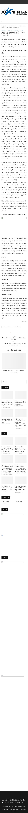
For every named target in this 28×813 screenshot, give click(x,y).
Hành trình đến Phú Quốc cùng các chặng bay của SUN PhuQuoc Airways (7, 403)
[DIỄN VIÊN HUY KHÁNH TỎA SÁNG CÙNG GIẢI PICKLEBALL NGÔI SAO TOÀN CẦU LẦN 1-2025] (21, 413)
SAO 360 (7, 799)
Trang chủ (3, 26)
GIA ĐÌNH (23, 800)
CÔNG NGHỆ (17, 802)
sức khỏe (9, 326)
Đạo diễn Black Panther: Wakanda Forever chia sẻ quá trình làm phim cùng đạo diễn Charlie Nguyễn (21, 468)
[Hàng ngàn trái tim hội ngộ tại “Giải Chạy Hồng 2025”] (7, 413)
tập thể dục (17, 326)
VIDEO (14, 804)
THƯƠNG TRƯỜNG (15, 800)
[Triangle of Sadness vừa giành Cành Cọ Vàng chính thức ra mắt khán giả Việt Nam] (7, 441)
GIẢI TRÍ (4, 802)
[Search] (26, 21)
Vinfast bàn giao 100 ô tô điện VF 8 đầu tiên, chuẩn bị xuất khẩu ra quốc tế (20, 489)
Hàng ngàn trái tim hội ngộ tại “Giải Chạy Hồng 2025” (7, 420)
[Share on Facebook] (12, 332)
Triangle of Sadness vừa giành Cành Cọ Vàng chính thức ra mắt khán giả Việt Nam (7, 449)
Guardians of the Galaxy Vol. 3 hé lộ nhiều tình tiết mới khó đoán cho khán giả (20, 449)
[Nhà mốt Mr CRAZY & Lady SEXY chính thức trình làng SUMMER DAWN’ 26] (14, 361)
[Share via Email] (17, 332)
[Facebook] (12, 794)
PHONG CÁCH (13, 799)
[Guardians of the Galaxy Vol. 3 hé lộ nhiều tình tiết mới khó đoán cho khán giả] (21, 441)
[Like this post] (11, 332)
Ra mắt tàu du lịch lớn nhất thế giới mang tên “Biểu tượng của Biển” (6, 488)
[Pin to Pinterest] (15, 332)
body (3, 326)
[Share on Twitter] (14, 332)
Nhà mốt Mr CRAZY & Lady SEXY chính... (14, 370)
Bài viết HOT (12, 26)
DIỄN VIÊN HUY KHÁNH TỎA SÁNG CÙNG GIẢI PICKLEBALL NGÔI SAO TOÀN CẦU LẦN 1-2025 (20, 423)
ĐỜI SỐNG (10, 802)
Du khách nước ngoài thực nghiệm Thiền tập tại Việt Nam (20, 402)
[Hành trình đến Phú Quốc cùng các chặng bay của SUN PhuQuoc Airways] (7, 395)
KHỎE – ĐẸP (22, 799)
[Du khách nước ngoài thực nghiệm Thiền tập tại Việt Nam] (21, 395)
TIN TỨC (23, 802)
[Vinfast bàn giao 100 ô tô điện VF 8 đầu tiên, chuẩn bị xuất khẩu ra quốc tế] (21, 480)
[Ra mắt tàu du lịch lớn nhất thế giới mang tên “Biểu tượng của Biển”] (7, 480)
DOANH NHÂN (5, 800)
